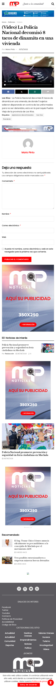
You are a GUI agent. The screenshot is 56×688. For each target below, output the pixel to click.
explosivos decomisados (22, 115)
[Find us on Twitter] (25, 589)
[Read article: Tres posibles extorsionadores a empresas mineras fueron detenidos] (7, 560)
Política (28, 648)
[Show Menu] (3, 4)
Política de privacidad (42, 681)
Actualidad (9, 447)
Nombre (6, 214)
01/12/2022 (23, 49)
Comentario (8, 181)
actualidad (10, 633)
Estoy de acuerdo (28, 684)
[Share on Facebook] (8, 92)
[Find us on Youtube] (31, 589)
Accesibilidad (8, 622)
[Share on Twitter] (21, 92)
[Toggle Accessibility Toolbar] (50, 682)
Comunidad (9, 641)
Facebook (6, 607)
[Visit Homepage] (28, 4)
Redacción (9, 354)
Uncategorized (46, 645)
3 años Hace (21, 564)
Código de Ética (9, 624)
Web (4, 237)
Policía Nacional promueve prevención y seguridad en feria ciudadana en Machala (18, 347)
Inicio (4, 22)
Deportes (10, 645)
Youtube (6, 613)
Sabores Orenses (46, 633)
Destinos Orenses (28, 634)
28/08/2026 (22, 354)
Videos (19, 22)
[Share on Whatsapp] (35, 92)
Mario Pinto (10, 49)
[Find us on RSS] (37, 589)
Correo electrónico (11, 225)
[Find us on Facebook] (19, 589)
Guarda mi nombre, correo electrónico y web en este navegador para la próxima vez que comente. (29, 250)
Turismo (46, 641)
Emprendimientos (28, 640)
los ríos (39, 115)
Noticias (11, 22)
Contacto (6, 616)
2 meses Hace (21, 552)
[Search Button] (52, 4)
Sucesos (7, 119)
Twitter (5, 610)
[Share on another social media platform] (48, 92)
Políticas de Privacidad (12, 619)
